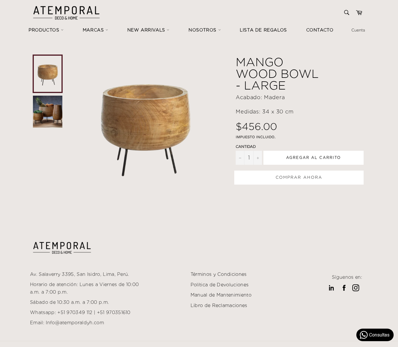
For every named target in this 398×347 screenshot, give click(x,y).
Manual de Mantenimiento (221, 295)
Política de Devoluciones (220, 285)
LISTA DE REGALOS (263, 30)
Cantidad (246, 146)
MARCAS (94, 30)
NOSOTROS (203, 30)
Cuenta (358, 30)
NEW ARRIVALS (147, 30)
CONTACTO (320, 30)
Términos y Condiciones (219, 274)
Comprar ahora (299, 177)
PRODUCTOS (45, 30)
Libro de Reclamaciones (219, 305)
